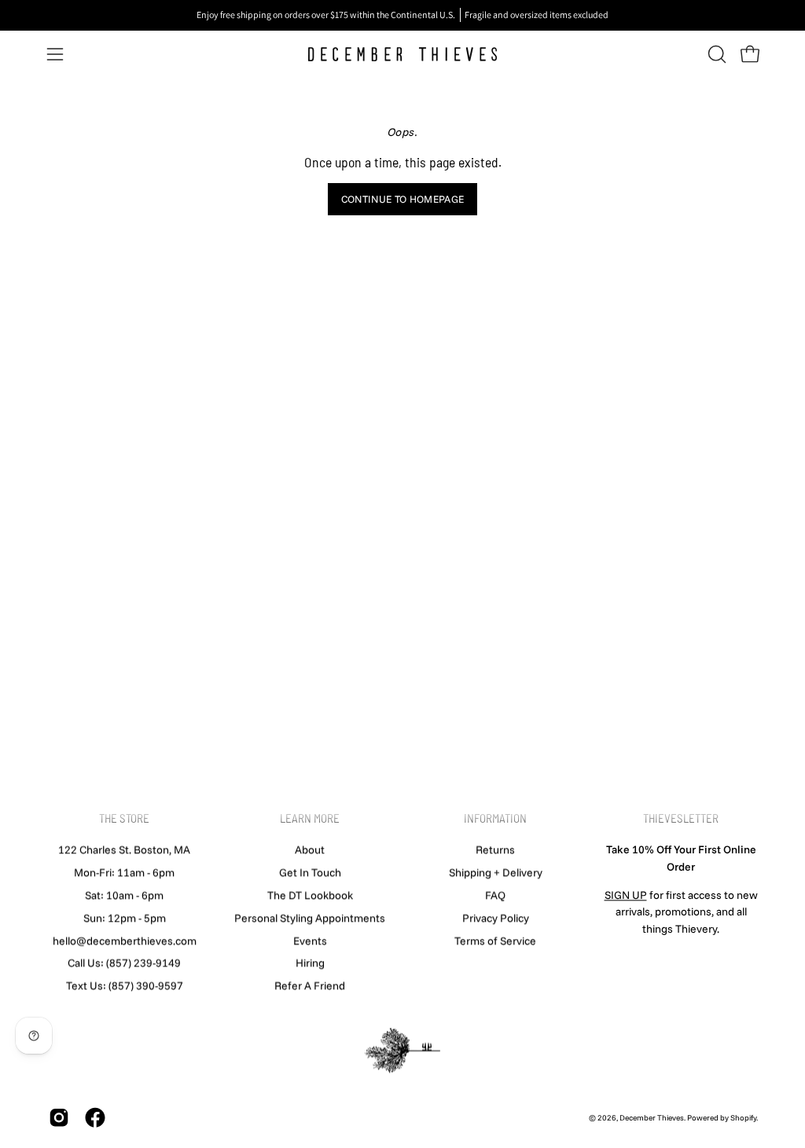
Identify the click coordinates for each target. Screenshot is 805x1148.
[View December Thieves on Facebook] (95, 1118)
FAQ (495, 895)
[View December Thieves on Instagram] (59, 1118)
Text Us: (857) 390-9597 (124, 985)
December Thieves (651, 1118)
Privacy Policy (495, 918)
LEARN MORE (310, 818)
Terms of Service (495, 940)
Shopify (743, 1118)
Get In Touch (310, 872)
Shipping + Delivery (495, 872)
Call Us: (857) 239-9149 (124, 962)
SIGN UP (626, 895)
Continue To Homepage (402, 199)
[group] (402, 15)
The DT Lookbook (310, 895)
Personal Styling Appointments (309, 918)
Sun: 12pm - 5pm (124, 918)
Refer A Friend (309, 985)
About (310, 849)
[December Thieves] (402, 54)
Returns (495, 849)
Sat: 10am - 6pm (124, 895)
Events (310, 940)
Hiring (310, 962)
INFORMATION (495, 818)
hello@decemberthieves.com (125, 940)
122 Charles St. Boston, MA (124, 849)
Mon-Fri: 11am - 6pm (124, 872)
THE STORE (124, 818)
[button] (715, 54)
